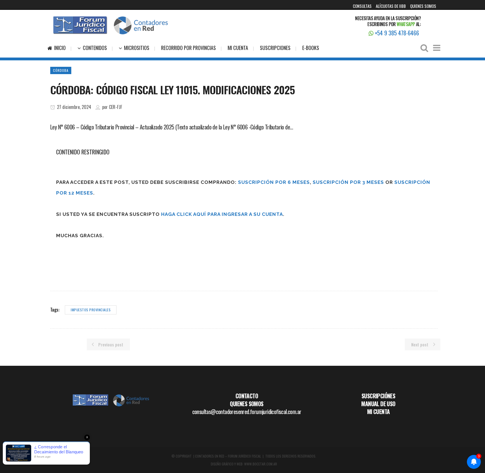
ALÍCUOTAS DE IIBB (391, 6)
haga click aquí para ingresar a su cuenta (222, 214)
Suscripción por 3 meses (348, 182)
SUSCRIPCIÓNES (378, 396)
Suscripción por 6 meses (274, 182)
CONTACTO (246, 396)
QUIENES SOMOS (423, 6)
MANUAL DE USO (378, 403)
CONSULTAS (362, 6)
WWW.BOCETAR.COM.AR (260, 463)
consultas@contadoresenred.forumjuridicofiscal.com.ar (246, 411)
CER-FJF (115, 107)
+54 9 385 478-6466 (396, 33)
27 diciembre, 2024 (73, 107)
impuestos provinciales (91, 309)
